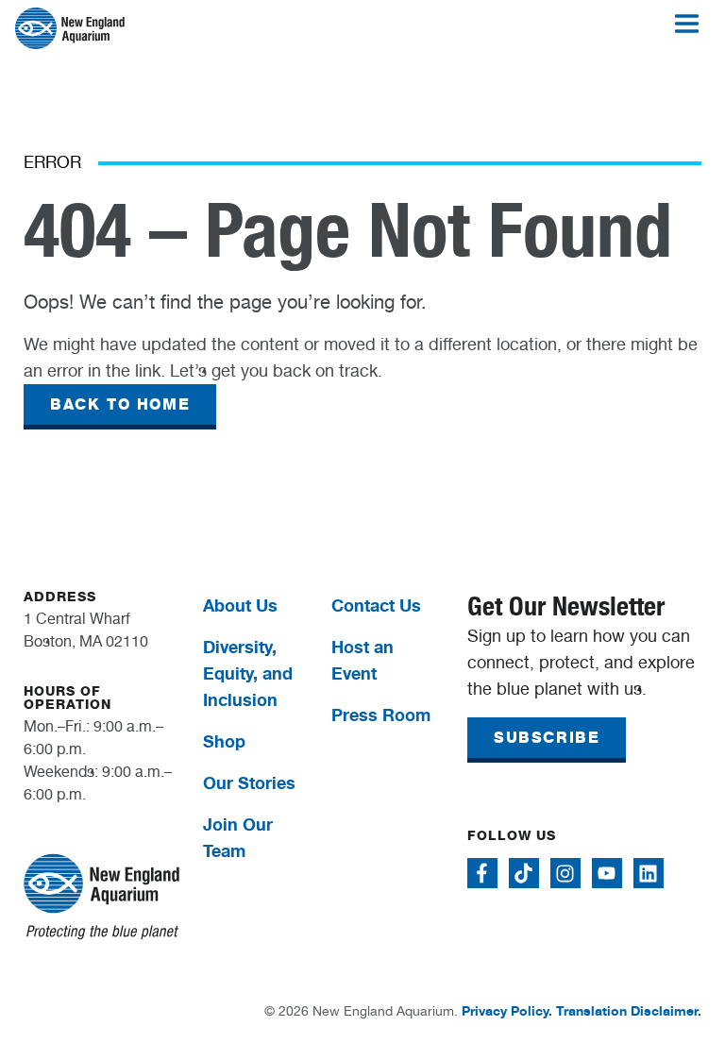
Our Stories (249, 782)
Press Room (380, 714)
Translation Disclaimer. (628, 1010)
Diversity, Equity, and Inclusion (248, 673)
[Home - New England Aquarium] (70, 28)
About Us (240, 605)
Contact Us (376, 605)
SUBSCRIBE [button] (546, 738)
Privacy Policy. (507, 1010)
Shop (224, 741)
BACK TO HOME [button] (120, 404)
